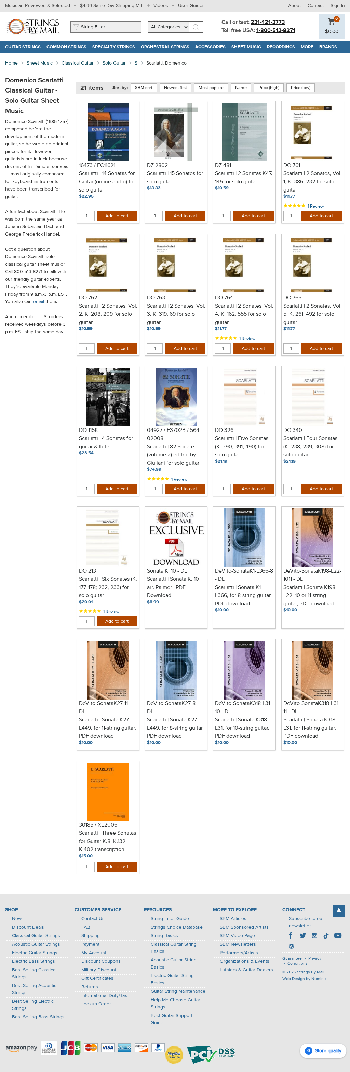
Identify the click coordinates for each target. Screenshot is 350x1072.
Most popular (211, 88)
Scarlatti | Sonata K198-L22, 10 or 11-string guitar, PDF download (310, 596)
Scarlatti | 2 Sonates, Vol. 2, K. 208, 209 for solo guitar (108, 314)
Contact (316, 5)
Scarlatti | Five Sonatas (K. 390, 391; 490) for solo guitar (241, 447)
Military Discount (98, 970)
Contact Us (93, 918)
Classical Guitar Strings (36, 935)
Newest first (175, 88)
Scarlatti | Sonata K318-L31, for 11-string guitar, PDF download (310, 728)
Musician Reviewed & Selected (37, 5)
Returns (89, 987)
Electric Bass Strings (33, 961)
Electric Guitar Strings (34, 952)
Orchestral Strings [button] (166, 47)
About (294, 5)
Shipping (90, 935)
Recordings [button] (282, 47)
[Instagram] (314, 936)
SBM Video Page (237, 935)
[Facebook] (291, 936)
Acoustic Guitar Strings (36, 944)
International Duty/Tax (104, 995)
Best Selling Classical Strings (34, 973)
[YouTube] (338, 936)
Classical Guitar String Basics (174, 948)
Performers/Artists (239, 952)
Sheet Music (40, 63)
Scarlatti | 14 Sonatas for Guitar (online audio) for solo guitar (107, 182)
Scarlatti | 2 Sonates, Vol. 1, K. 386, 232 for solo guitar (312, 182)
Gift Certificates (97, 978)
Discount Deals (28, 927)
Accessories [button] (212, 47)
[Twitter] (303, 936)
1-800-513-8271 (275, 30)
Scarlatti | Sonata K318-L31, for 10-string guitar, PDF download (242, 728)
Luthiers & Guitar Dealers (246, 970)
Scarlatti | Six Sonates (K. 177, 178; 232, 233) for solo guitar (108, 587)
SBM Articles (233, 918)
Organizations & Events (244, 961)
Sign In (338, 5)
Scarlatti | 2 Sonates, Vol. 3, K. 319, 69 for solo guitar (176, 314)
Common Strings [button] (68, 47)
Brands (328, 47)
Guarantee (292, 959)
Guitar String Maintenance (178, 991)
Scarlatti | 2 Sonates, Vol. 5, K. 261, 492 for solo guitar (312, 314)
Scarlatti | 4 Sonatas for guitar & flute (106, 443)
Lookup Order (96, 1004)
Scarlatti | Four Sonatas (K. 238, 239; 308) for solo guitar (310, 447)
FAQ (85, 927)
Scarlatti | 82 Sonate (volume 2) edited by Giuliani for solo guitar (173, 455)
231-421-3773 (268, 22)
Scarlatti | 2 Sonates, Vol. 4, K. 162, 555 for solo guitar (244, 314)
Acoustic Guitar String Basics (174, 964)
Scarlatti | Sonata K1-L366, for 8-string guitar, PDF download (243, 596)
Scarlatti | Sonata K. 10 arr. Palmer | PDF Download (173, 587)
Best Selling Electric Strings (33, 1005)
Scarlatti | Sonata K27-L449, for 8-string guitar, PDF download (175, 728)
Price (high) (268, 88)
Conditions (297, 964)
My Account (93, 952)
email (38, 301)
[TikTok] (326, 936)
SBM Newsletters (238, 944)
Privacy (314, 959)
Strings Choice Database (177, 927)
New (17, 918)
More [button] (309, 47)
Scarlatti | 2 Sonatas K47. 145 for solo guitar (243, 178)
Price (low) (300, 88)
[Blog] (291, 947)
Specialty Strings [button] (115, 47)
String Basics (164, 935)
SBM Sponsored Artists (244, 927)
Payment (90, 944)
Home (11, 63)
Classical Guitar (78, 63)
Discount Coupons (101, 961)
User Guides (191, 5)
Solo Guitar (114, 63)
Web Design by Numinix (304, 979)
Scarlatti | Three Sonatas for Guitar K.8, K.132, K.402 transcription (107, 841)
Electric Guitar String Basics (172, 979)
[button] (331, 32)
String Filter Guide (170, 918)
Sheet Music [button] (247, 47)
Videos (160, 5)
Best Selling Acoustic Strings (34, 989)
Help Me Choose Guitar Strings (175, 1004)
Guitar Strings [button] (24, 47)
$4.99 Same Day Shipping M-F (112, 5)
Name (241, 88)
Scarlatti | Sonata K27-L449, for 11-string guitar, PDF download (107, 728)
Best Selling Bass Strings (38, 1017)
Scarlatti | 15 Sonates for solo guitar (175, 178)
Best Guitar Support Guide (171, 1019)
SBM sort (143, 88)
